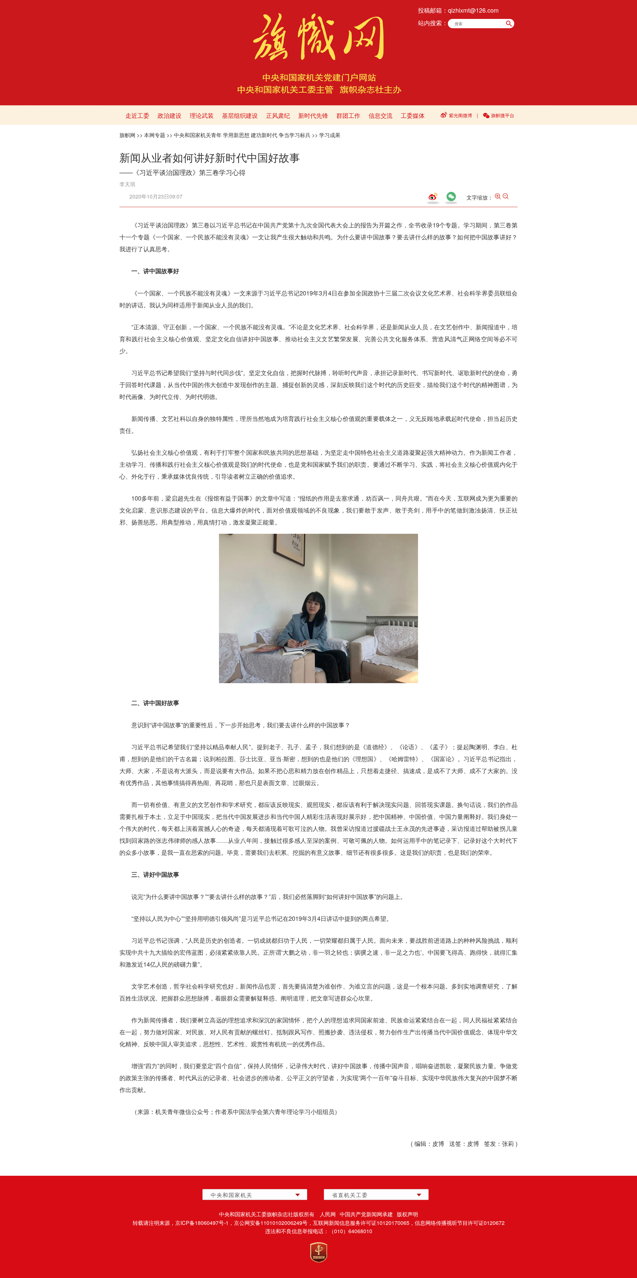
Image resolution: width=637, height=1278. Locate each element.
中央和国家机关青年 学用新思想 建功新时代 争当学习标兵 (242, 135)
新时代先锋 (313, 115)
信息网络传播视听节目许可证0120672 (460, 1223)
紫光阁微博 (460, 115)
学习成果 (329, 135)
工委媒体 (413, 115)
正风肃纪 (278, 115)
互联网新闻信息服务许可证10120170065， (364, 1223)
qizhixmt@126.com (473, 10)
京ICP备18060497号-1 (202, 1223)
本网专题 (154, 135)
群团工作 (348, 115)
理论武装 (202, 115)
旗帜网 (127, 135)
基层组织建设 (240, 115)
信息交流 (380, 115)
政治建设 (169, 115)
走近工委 (137, 115)
